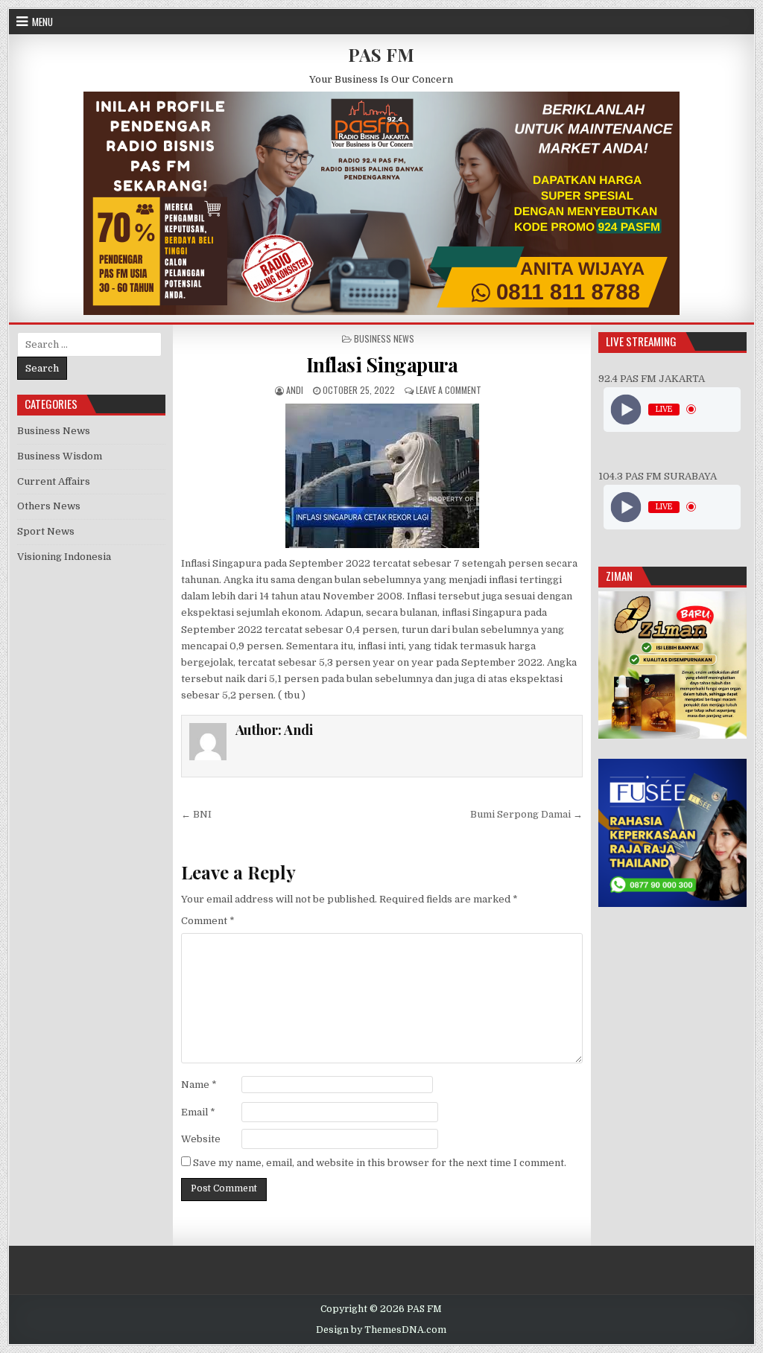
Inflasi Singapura (382, 364)
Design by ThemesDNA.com (381, 1330)
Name (199, 1084)
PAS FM (381, 54)
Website (201, 1139)
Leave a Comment (448, 389)
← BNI (196, 814)
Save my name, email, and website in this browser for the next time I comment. (379, 1162)
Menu (42, 21)
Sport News (46, 531)
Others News (48, 506)
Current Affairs (53, 481)
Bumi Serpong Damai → (526, 814)
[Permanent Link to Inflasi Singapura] (382, 476)
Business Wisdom (59, 456)
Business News (384, 338)
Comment (208, 920)
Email (198, 1112)
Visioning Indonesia (64, 556)
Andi (294, 389)
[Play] (626, 409)
